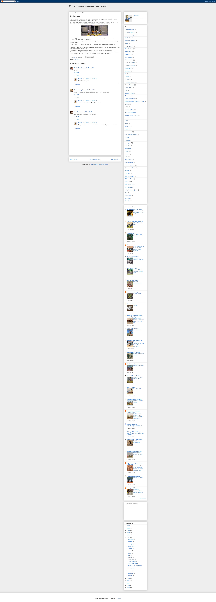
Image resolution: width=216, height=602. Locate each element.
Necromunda (128, 131)
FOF (126, 90)
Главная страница (94, 159)
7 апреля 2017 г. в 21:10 (91, 78)
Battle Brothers (129, 48)
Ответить (76, 72)
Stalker (127, 170)
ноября (130, 541)
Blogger (118, 598)
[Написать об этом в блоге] (88, 57)
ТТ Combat (128, 37)
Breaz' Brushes (131, 387)
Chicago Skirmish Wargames (135, 432)
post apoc (127, 143)
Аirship (135, 305)
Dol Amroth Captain (138, 477)
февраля (131, 573)
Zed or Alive (128, 195)
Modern (76, 59)
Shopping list (128, 159)
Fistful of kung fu (129, 85)
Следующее (74, 159)
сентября (131, 546)
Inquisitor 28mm (129, 109)
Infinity (127, 107)
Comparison (128, 68)
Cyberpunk (128, 71)
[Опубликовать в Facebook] (91, 57)
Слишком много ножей (87, 6)
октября (130, 543)
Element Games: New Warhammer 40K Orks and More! (138, 212)
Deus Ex (127, 76)
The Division (128, 187)
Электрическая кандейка (134, 451)
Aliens (126, 43)
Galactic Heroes (129, 93)
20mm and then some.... (133, 328)
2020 (128, 530)
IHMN (126, 104)
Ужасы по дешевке (130, 40)
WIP (126, 192)
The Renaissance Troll (133, 476)
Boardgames (128, 57)
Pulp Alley (127, 145)
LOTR (126, 120)
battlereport (128, 51)
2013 (128, 585)
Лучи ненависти (129, 29)
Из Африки (131, 568)
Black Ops (127, 54)
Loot (126, 118)
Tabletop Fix (130, 233)
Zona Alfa (127, 201)
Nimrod (80, 78)
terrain (127, 181)
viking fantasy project (130, 190)
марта (130, 571)
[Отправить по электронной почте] (86, 57)
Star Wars (127, 173)
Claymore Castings (130, 65)
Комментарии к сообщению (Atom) (99, 164)
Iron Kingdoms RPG (130, 112)
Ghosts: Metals (137, 293)
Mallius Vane (77, 68)
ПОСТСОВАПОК (129, 32)
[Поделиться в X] (89, 57)
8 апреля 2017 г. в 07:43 (86, 112)
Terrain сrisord (131, 303)
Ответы (78, 75)
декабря (130, 539)
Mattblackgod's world (133, 364)
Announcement (129, 46)
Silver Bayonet (129, 162)
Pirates (127, 137)
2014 (128, 583)
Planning (127, 140)
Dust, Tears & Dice (132, 268)
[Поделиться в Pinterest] (93, 57)
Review (127, 151)
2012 (128, 587)
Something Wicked (130, 165)
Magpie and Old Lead (133, 256)
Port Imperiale (131, 245)
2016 (128, 578)
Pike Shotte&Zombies (131, 134)
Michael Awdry (78, 90)
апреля (130, 557)
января (130, 575)
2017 (128, 537)
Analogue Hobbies (132, 488)
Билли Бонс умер (133, 563)
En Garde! (128, 79)
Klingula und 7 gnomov (133, 352)
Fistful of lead (128, 87)
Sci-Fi (126, 156)
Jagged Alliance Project (131, 115)
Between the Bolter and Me (134, 340)
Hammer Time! (137, 330)
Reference (128, 148)
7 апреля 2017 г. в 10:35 (88, 90)
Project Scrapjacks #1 (138, 365)
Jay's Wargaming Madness (134, 399)
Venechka (76, 112)
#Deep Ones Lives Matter (135, 565)
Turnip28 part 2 (137, 388)
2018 (128, 535)
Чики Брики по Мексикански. (132, 560)
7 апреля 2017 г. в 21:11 (91, 100)
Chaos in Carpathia (130, 62)
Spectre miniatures (130, 167)
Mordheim (127, 129)
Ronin (126, 154)
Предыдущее (115, 159)
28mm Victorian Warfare (133, 375)
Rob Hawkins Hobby (133, 280)
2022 (128, 525)
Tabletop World (129, 179)
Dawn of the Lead (132, 424)
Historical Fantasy (130, 98)
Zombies (127, 198)
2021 (128, 528)
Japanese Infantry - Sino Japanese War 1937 (138, 271)
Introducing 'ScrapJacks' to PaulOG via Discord (138, 491)
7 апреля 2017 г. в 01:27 (87, 68)
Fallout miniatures (130, 82)
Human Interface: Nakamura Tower (134, 101)
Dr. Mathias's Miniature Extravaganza (133, 411)
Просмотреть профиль (139, 18)
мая (129, 555)
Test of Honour (129, 184)
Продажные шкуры (130, 35)
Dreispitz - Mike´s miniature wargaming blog (135, 316)
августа (130, 548)
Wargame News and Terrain (134, 209)
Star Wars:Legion (129, 176)
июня (130, 553)
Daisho (127, 73)
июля (130, 550)
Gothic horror (128, 96)
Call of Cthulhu (129, 60)
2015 (128, 580)
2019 (128, 532)
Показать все (143, 498)
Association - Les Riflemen (134, 439)
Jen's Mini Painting (132, 292)
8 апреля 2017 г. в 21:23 (91, 122)
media (126, 123)
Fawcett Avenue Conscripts (135, 221)
